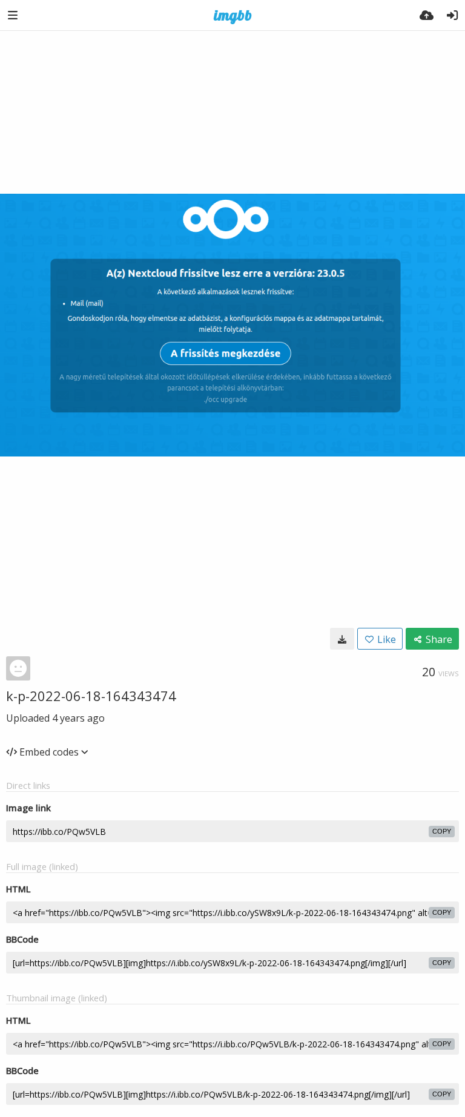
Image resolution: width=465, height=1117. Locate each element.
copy (441, 831)
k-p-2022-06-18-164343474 (91, 696)
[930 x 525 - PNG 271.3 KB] (342, 639)
